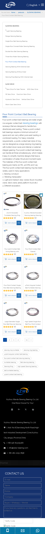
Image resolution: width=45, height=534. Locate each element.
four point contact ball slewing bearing (17, 358)
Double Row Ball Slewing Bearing (16, 51)
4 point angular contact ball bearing (16, 354)
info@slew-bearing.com (18, 448)
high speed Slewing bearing (27, 366)
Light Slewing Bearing (13, 31)
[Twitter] (26, 409)
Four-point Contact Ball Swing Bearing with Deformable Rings (12, 250)
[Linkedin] (12, 409)
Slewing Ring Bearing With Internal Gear (19, 77)
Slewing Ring (8, 366)
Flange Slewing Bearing (13, 36)
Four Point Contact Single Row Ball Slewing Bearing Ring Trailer (12, 286)
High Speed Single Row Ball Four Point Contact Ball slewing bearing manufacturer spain (33, 323)
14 (27, 340)
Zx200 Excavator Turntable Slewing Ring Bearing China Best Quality (12, 214)
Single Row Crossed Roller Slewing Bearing (20, 46)
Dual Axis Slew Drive (24, 94)
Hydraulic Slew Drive (12, 99)
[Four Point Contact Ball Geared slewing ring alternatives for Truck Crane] (33, 237)
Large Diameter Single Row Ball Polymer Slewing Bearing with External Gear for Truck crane (12, 323)
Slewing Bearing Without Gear (15, 72)
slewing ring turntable (11, 350)
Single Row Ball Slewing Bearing (16, 41)
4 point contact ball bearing (13, 374)
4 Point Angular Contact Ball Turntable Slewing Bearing (33, 286)
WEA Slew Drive (32, 89)
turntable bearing (10, 362)
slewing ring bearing (31, 350)
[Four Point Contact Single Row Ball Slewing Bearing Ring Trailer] (12, 274)
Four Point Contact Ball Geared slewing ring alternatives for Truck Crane (32, 250)
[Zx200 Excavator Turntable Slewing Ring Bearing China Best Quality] (12, 201)
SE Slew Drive (10, 94)
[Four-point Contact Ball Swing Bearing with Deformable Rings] (12, 237)
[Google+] (19, 409)
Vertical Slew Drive (28, 99)
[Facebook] (33, 409)
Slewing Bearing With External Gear (17, 67)
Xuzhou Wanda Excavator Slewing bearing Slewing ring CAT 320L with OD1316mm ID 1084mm (33, 214)
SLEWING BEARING (12, 26)
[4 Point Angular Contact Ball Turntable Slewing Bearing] (33, 274)
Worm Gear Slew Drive (13, 104)
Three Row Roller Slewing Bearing (16, 56)
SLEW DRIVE (9, 84)
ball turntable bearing (11, 370)
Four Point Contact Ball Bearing (15, 62)
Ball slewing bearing (27, 362)
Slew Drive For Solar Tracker (15, 89)
